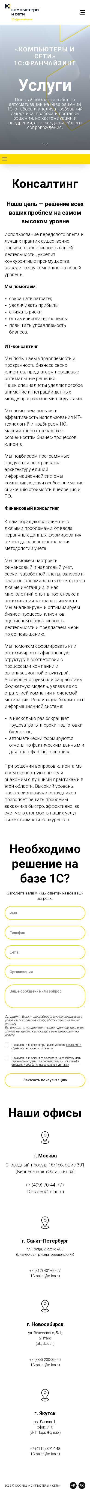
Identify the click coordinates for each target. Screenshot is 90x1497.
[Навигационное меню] (82, 12)
